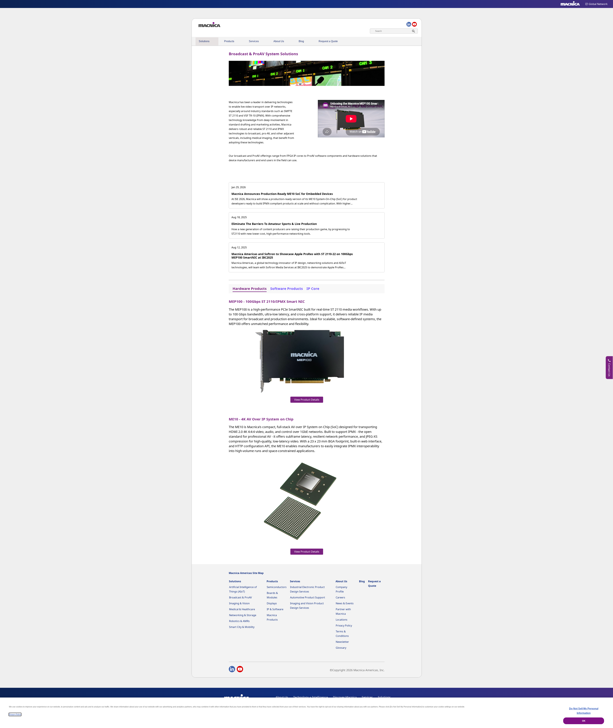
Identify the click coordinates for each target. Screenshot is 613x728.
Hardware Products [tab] (250, 288)
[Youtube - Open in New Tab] (240, 670)
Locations (341, 619)
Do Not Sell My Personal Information (583, 710)
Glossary (341, 647)
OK (583, 721)
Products (229, 41)
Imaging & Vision (239, 603)
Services (254, 41)
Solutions (204, 41)
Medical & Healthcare (242, 609)
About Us (278, 41)
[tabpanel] (307, 426)
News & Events (345, 603)
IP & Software (275, 609)
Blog (301, 41)
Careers (340, 597)
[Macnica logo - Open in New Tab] (570, 4)
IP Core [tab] (312, 288)
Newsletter (342, 642)
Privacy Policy (344, 625)
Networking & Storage (242, 615)
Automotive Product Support (307, 597)
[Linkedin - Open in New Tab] (232, 670)
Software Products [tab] (286, 288)
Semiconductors (277, 587)
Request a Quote (328, 41)
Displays (272, 603)
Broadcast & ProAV (240, 597)
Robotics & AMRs (239, 621)
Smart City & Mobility (241, 627)
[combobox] (394, 31)
